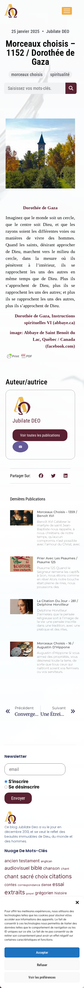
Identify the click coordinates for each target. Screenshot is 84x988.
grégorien (44, 892)
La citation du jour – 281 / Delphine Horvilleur (57, 603)
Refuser (42, 965)
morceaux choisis (27, 74)
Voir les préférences (42, 977)
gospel (30, 893)
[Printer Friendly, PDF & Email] (19, 356)
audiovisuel (17, 868)
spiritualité (59, 74)
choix (41, 876)
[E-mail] (20, 446)
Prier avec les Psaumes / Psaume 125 (57, 560)
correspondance (29, 885)
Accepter (42, 953)
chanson (51, 868)
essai (58, 884)
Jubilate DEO (26, 421)
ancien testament (22, 860)
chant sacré (19, 876)
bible (36, 868)
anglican (46, 861)
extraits (14, 892)
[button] (77, 902)
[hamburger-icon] (67, 11)
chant (65, 868)
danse (46, 885)
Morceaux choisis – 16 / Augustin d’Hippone (55, 645)
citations (60, 876)
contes (10, 884)
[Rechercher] (71, 88)
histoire (60, 893)
